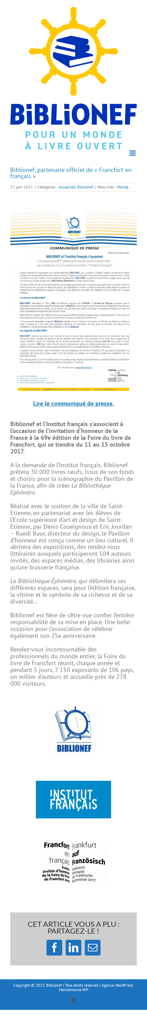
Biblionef (85, 186)
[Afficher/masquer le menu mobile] (133, 153)
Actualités (67, 186)
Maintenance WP (73, 989)
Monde (123, 186)
